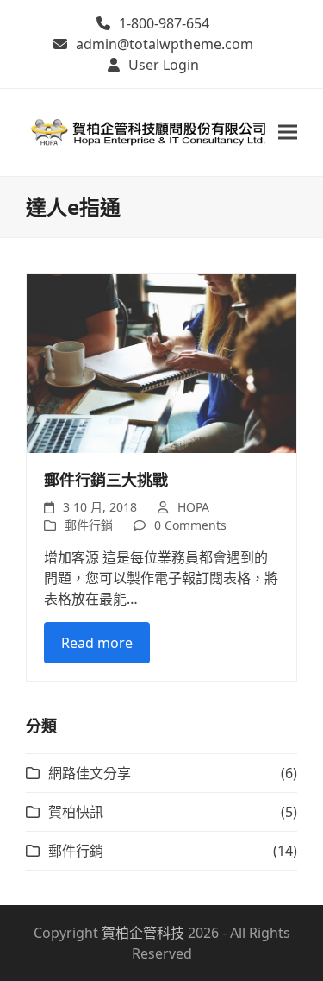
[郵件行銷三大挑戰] (161, 361)
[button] (287, 132)
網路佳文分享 (89, 773)
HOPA (193, 507)
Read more (97, 642)
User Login (163, 64)
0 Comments (190, 525)
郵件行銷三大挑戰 (106, 479)
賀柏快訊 (75, 811)
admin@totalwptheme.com (164, 44)
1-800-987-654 (164, 23)
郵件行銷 (89, 525)
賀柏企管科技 (143, 932)
